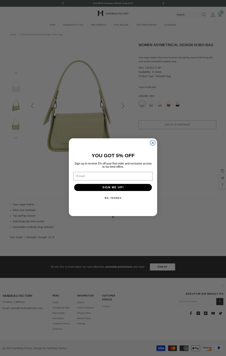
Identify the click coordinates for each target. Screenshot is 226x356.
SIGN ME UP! (113, 187)
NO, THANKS (113, 198)
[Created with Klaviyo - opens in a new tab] (113, 217)
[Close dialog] (152, 142)
